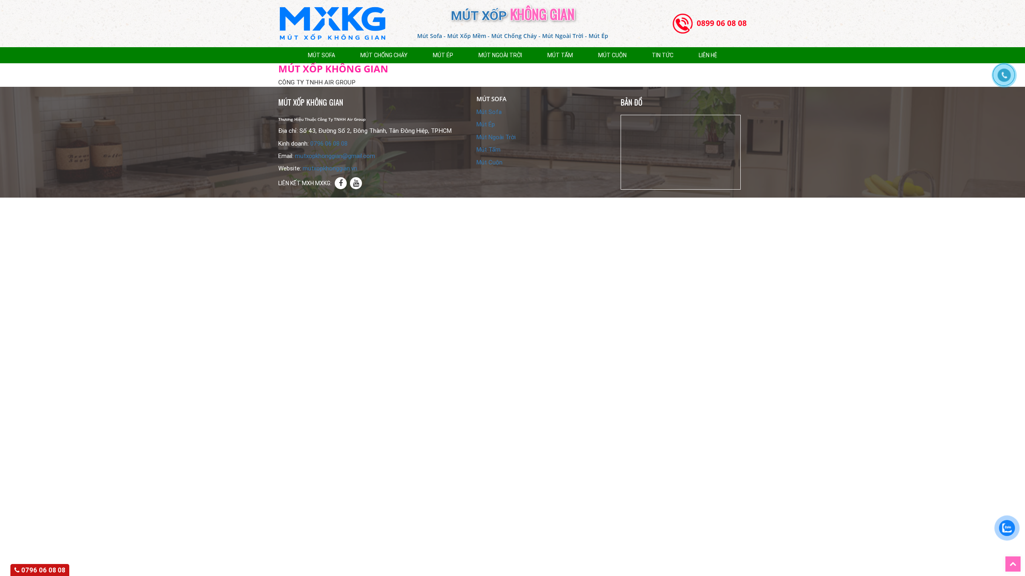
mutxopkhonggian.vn (330, 168)
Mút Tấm (560, 55)
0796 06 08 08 (329, 143)
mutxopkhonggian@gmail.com (335, 156)
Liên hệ (708, 55)
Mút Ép (485, 124)
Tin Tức (662, 55)
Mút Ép (443, 55)
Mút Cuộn (612, 55)
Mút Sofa (321, 55)
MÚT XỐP (513, 15)
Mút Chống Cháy (384, 55)
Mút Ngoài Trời (500, 55)
